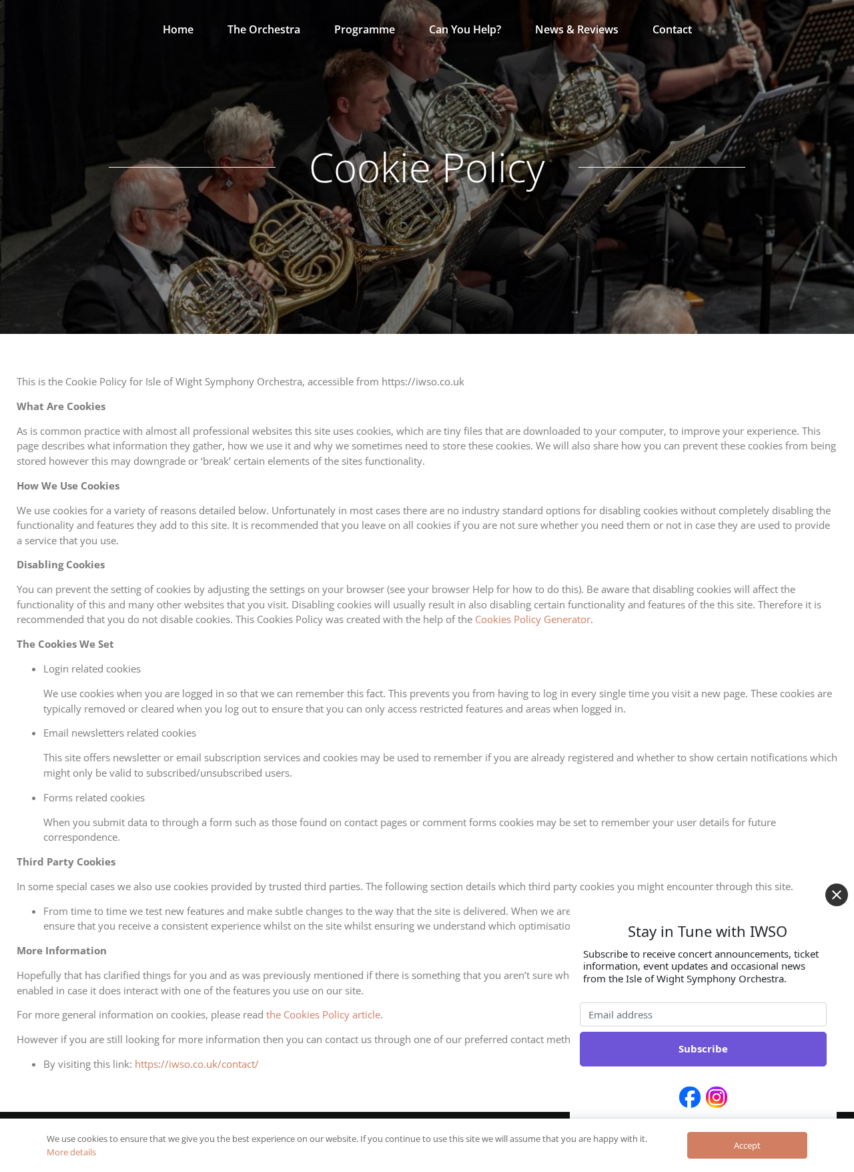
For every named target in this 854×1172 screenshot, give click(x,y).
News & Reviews (576, 29)
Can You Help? (465, 29)
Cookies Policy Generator (532, 619)
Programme (364, 29)
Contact (672, 29)
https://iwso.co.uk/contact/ (197, 1063)
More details (71, 1152)
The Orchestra (264, 29)
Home (178, 29)
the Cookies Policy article (323, 1014)
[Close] (836, 895)
